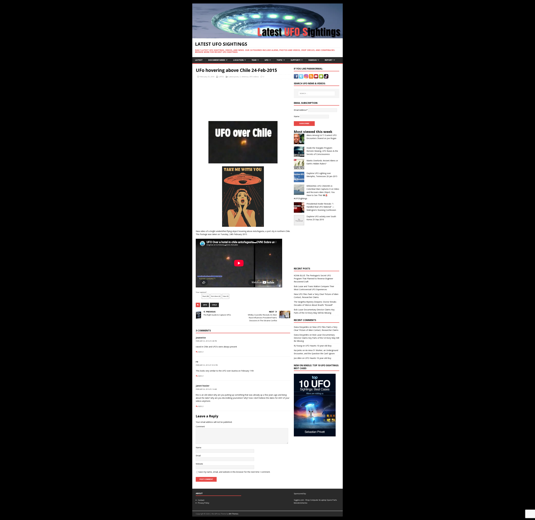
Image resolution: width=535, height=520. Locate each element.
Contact (201, 500)
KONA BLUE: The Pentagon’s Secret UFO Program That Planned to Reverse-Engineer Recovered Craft (313, 278)
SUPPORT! (295, 60)
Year (254, 60)
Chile (214, 305)
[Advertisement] (222, 99)
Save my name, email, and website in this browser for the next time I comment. (234, 472)
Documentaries (216, 60)
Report (329, 60)
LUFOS (221, 76)
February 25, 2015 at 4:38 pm (206, 341)
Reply (201, 352)
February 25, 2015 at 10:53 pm (207, 365)
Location (238, 60)
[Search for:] (316, 93)
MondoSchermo (300, 503)
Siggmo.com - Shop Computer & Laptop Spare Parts (315, 500)
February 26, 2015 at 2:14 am (206, 389)
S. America (244, 76)
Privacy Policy (203, 503)
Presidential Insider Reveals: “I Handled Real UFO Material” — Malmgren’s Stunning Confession (321, 206)
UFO (266, 60)
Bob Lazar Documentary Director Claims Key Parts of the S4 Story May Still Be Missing (316, 337)
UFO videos (254, 76)
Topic (280, 60)
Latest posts (233, 76)
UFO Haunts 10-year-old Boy (318, 345)
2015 (205, 305)
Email (198, 455)
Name (198, 447)
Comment (200, 426)
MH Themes (233, 514)
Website (199, 463)
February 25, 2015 (207, 76)
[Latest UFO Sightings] (267, 36)
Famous (312, 60)
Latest (199, 60)
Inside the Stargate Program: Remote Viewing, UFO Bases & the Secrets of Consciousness (322, 151)
